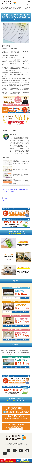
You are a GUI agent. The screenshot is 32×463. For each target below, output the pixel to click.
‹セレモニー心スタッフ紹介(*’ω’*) (11, 189)
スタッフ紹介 (5, 198)
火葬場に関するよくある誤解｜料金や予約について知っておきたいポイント (21, 162)
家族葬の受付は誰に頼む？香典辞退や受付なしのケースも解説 (21, 175)
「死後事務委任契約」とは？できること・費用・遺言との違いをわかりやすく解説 (21, 182)
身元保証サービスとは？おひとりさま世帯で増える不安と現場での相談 (21, 168)
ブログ (10, 164)
